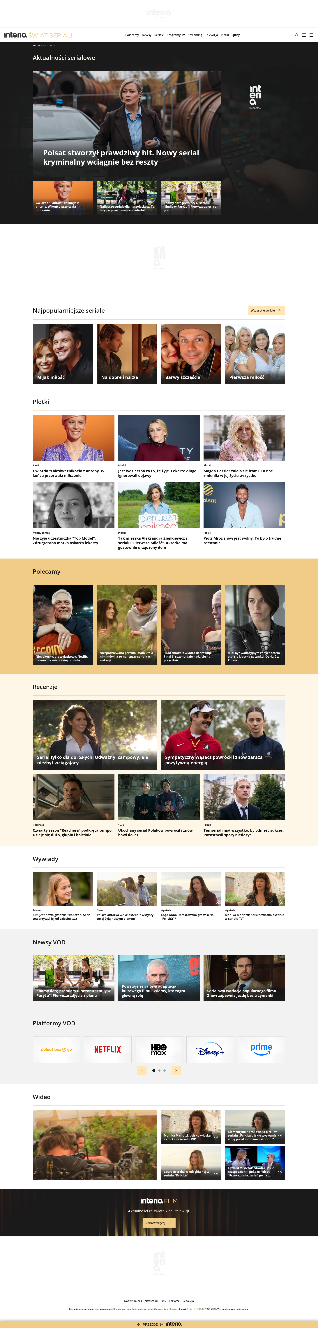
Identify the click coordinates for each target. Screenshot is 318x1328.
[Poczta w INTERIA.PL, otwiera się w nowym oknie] (304, 35)
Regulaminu (119, 1309)
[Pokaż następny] (176, 1070)
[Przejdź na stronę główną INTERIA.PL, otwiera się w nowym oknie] (15, 35)
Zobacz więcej (155, 1223)
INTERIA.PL (199, 1309)
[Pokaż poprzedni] (141, 1070)
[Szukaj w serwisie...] (296, 35)
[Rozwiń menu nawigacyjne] (311, 35)
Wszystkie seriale (263, 310)
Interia (36, 45)
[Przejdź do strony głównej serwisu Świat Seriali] (50, 35)
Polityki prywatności (142, 1309)
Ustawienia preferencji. (166, 1309)
